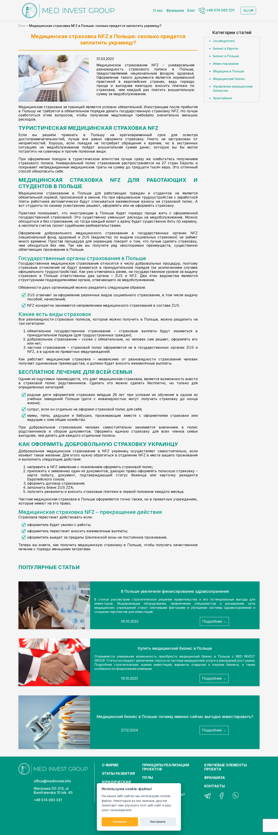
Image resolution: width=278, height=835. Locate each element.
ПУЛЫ (147, 777)
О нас (158, 10)
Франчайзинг (222, 98)
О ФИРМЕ (110, 765)
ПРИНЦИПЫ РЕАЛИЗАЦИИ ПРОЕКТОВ (165, 767)
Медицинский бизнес (229, 79)
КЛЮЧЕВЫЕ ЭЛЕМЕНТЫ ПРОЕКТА (225, 767)
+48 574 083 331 (219, 10)
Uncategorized (224, 41)
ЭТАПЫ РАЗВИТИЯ (118, 773)
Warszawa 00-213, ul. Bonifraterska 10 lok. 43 (53, 790)
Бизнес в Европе (225, 48)
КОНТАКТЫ (214, 786)
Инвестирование (226, 63)
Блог (191, 10)
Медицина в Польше (228, 71)
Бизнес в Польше (226, 56)
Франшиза (175, 10)
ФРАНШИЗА (214, 777)
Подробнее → (214, 621)
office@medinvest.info (52, 781)
